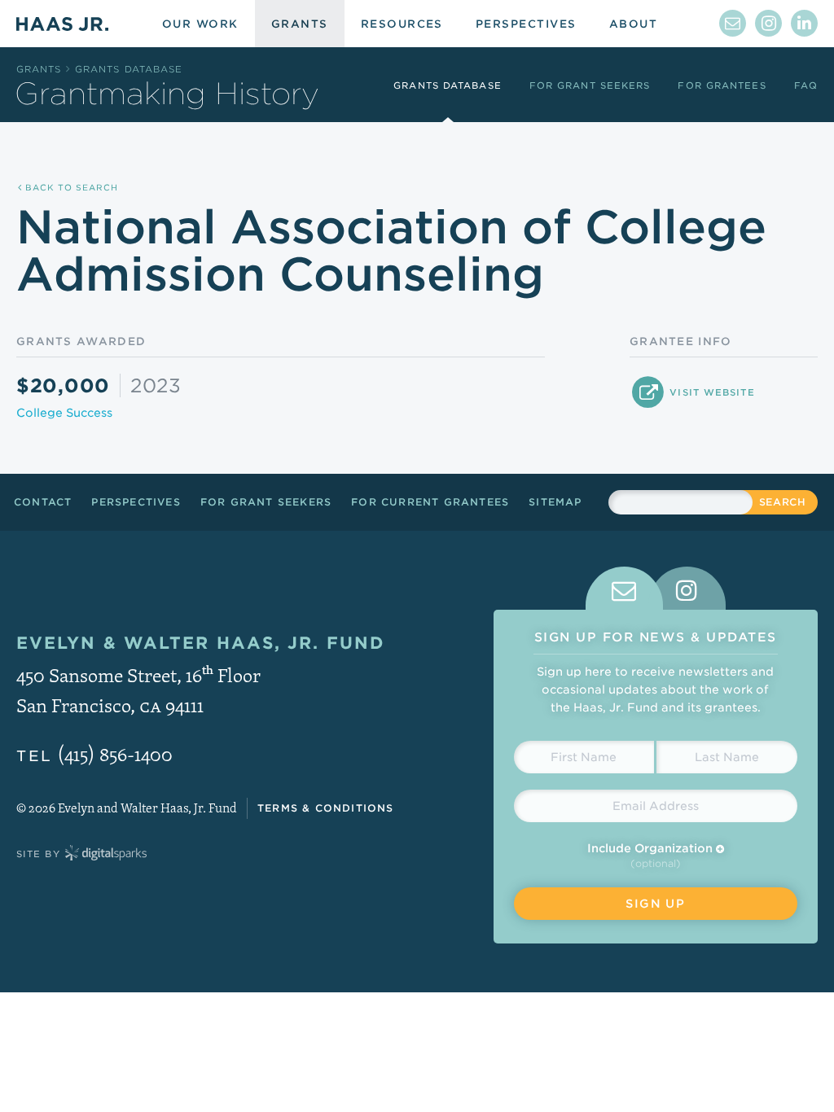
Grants (39, 69)
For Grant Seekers (590, 85)
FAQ (806, 85)
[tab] (624, 588)
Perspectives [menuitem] (526, 24)
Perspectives (135, 502)
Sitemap (555, 502)
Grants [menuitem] (299, 24)
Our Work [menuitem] (200, 24)
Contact (43, 502)
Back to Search (70, 187)
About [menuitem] (633, 24)
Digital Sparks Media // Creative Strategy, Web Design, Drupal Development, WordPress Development (106, 854)
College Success (64, 412)
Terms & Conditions (325, 808)
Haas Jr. (62, 23)
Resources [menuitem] (402, 24)
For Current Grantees (430, 502)
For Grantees (722, 85)
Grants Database (129, 69)
